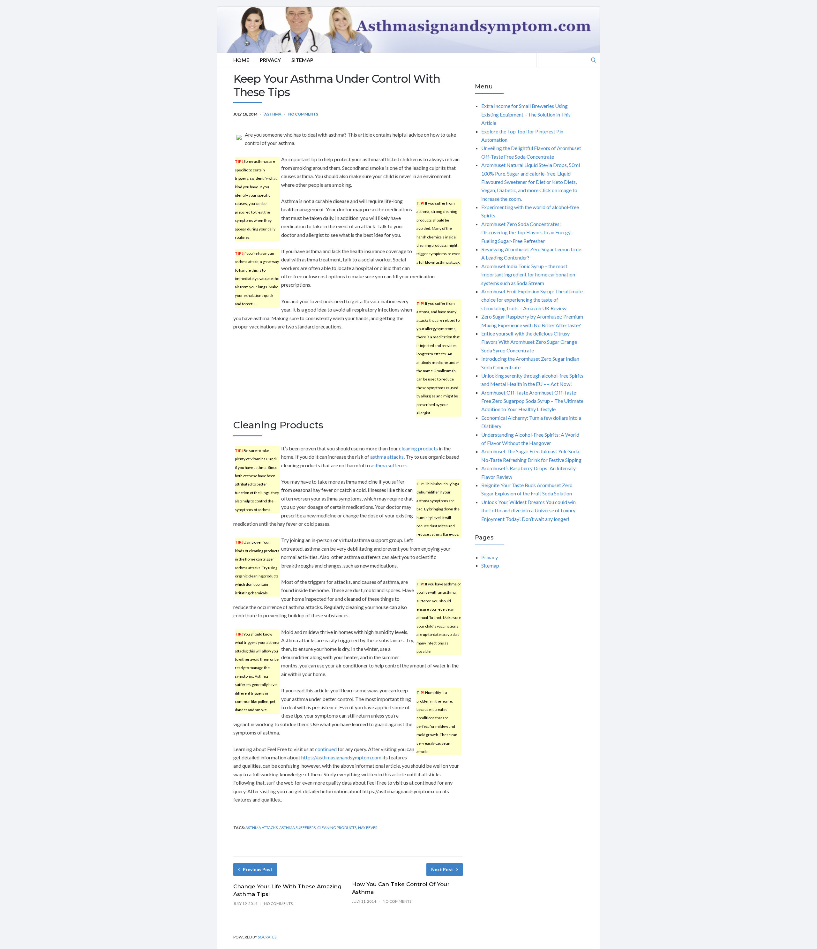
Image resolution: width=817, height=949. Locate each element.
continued (326, 749)
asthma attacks (387, 457)
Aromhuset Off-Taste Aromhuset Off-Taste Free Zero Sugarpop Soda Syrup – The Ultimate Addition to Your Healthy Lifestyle (532, 400)
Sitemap (302, 60)
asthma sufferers (389, 465)
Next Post (442, 869)
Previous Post (258, 869)
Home (241, 60)
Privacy (270, 60)
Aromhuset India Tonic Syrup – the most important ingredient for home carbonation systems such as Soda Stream (528, 274)
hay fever (368, 827)
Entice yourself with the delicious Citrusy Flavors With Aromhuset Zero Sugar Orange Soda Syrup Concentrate (529, 341)
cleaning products (418, 448)
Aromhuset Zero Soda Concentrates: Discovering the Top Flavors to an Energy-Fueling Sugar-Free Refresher (527, 232)
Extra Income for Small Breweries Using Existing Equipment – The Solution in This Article (526, 114)
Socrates (267, 937)
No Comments (303, 114)
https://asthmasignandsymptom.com (341, 757)
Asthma (272, 114)
